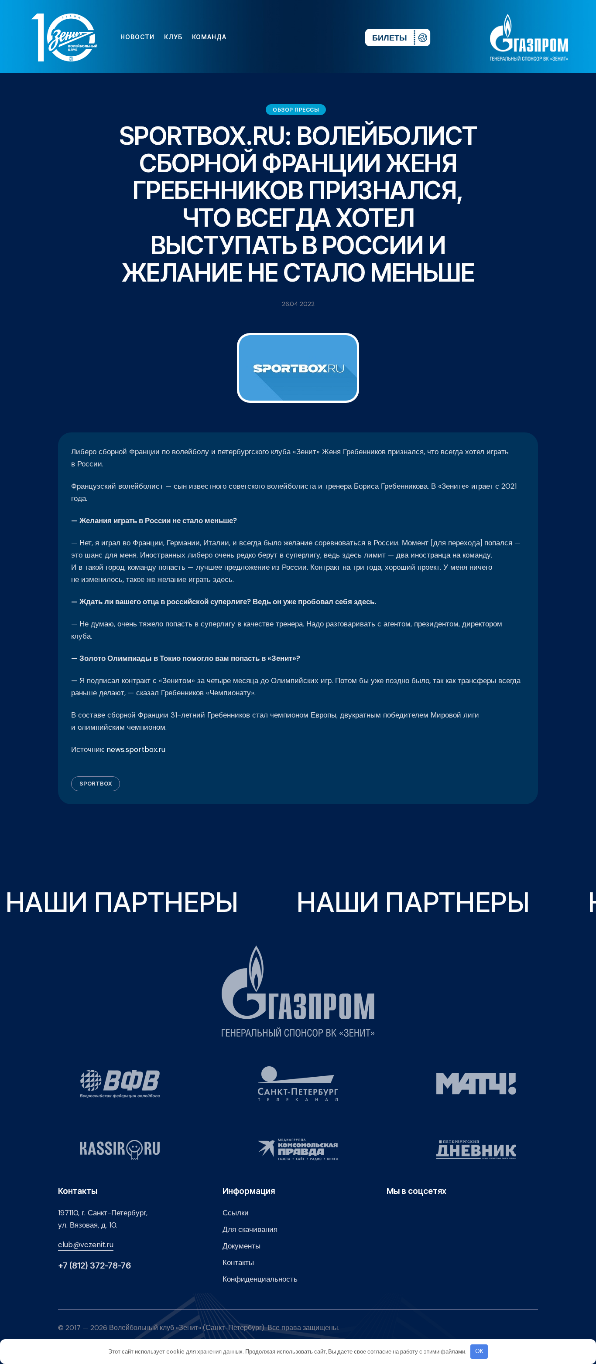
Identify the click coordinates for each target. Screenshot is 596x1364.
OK (479, 1351)
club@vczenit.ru (85, 1244)
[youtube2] (277, 37)
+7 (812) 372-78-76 (94, 1266)
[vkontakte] (263, 37)
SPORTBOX (95, 783)
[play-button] (291, 37)
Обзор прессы (296, 109)
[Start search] (332, 37)
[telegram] (305, 37)
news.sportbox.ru (135, 749)
